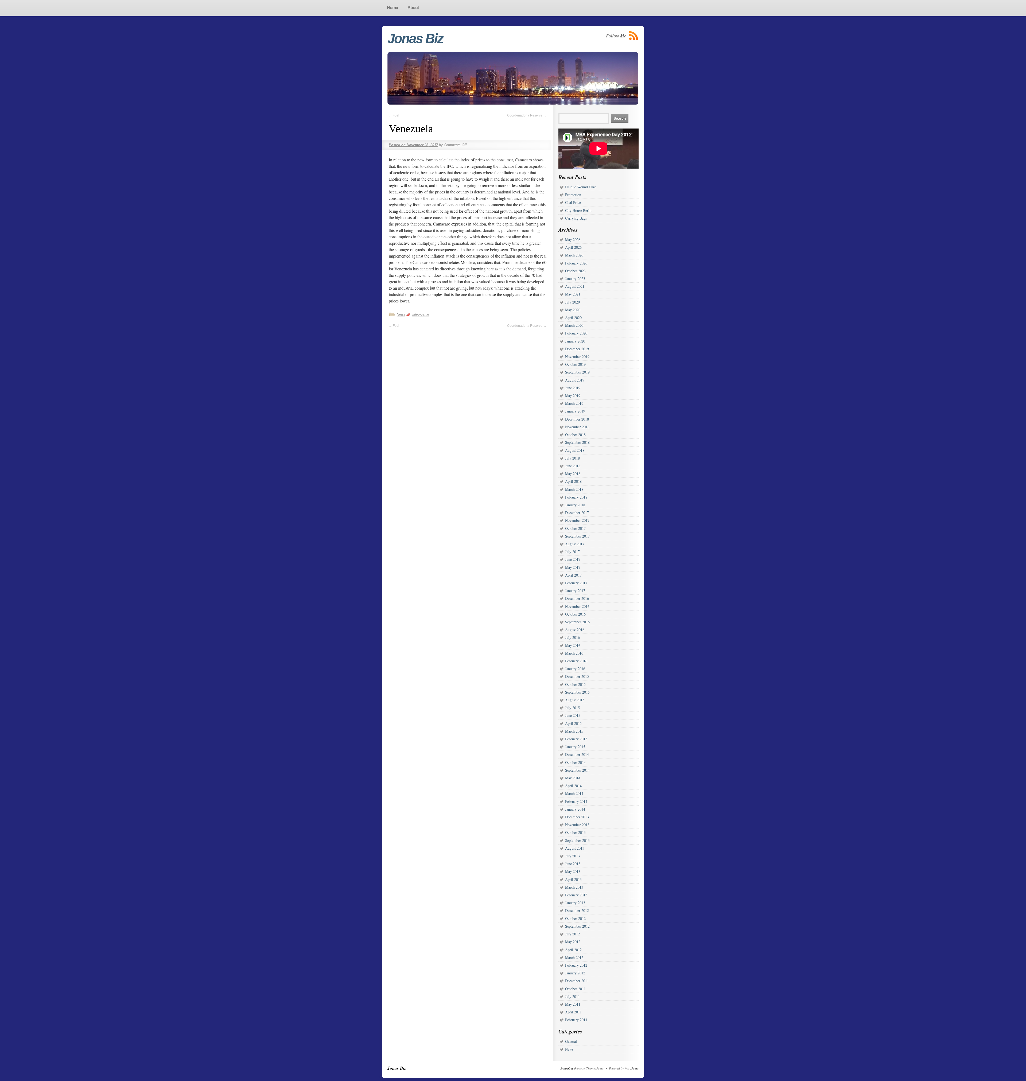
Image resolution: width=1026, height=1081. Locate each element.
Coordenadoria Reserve (526, 115)
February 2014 (576, 801)
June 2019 (572, 387)
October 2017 (575, 528)
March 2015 (574, 731)
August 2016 (574, 629)
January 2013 (575, 902)
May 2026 (572, 239)
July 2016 (572, 637)
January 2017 (575, 590)
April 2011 (573, 1011)
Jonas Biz (415, 38)
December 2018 (577, 419)
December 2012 (577, 910)
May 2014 (572, 777)
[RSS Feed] (634, 35)
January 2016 (575, 668)
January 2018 (575, 504)
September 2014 (577, 770)
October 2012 (575, 918)
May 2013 (572, 871)
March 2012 (574, 957)
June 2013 (572, 863)
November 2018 (577, 426)
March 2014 (574, 793)
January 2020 (575, 341)
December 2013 (577, 816)
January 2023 (575, 278)
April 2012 (573, 949)
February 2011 (576, 1019)
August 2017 (574, 543)
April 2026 (573, 247)
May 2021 (572, 294)
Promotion (573, 194)
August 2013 (574, 848)
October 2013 (575, 832)
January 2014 (575, 809)
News (401, 314)
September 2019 (577, 372)
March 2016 (574, 653)
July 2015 (572, 707)
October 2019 (575, 364)
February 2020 (576, 333)
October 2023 (575, 270)
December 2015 (577, 676)
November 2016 (577, 606)
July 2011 (572, 996)
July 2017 (572, 551)
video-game (420, 314)
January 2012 (575, 972)
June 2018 (572, 465)
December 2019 (577, 348)
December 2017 (577, 512)
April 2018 (573, 481)
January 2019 (575, 411)
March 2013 (574, 887)
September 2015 (577, 692)
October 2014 (575, 762)
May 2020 (572, 309)
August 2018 (574, 450)
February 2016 (576, 660)
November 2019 (577, 356)
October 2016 (575, 614)
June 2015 (572, 715)
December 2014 (577, 754)
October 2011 (575, 988)
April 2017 (573, 575)
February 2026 (576, 263)
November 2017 (577, 520)
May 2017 (572, 567)
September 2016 (577, 621)
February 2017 (576, 582)
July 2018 (572, 458)
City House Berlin (578, 210)
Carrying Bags (576, 218)
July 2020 (572, 302)
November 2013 (577, 824)
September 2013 (577, 840)
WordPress (631, 1068)
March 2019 (574, 403)
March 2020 (574, 325)
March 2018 (574, 489)
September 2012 (577, 926)
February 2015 (576, 738)
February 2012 (576, 965)
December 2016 (577, 598)
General (571, 1041)
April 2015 (573, 723)
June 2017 (572, 559)
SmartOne (566, 1068)
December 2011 (577, 980)
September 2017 (577, 536)
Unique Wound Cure (580, 186)
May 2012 (572, 941)
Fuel (394, 115)
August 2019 (574, 380)
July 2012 (572, 933)
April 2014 (573, 785)
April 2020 (573, 317)
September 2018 (577, 442)
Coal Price (573, 202)
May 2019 (572, 395)
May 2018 (572, 473)
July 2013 (572, 855)
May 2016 (572, 645)
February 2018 (576, 497)
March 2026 (574, 255)
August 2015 (574, 699)
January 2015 (575, 746)
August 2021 (574, 286)
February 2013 (576, 894)
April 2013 (573, 879)
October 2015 (575, 684)
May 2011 (572, 1004)
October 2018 (575, 434)
